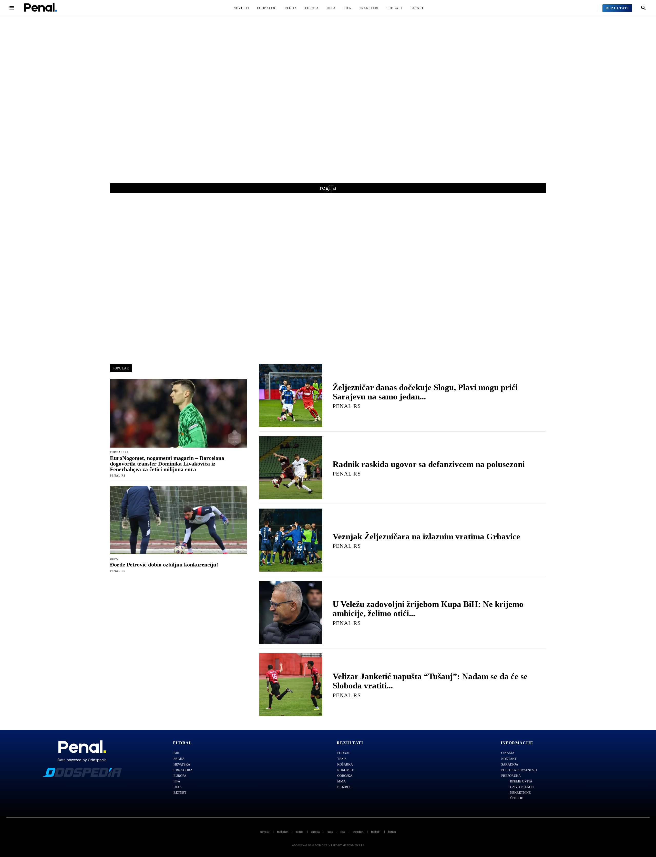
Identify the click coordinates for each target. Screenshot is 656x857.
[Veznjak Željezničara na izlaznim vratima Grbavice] (290, 540)
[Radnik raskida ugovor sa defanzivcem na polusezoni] (290, 467)
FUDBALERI (119, 452)
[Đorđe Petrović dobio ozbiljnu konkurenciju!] (178, 520)
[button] (643, 8)
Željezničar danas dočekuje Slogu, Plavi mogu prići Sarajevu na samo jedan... (425, 392)
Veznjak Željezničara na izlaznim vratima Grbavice (426, 536)
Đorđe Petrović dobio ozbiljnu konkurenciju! (164, 564)
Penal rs (117, 475)
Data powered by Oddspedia (82, 760)
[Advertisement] (328, 105)
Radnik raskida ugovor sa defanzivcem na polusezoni (429, 464)
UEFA (114, 558)
